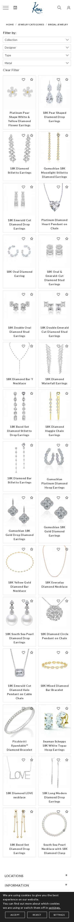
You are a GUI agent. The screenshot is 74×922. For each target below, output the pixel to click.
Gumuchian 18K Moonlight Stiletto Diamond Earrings (54, 172)
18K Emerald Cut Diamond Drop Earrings (19, 224)
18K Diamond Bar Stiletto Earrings (19, 480)
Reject (37, 914)
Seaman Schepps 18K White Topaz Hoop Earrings (54, 745)
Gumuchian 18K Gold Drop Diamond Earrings (20, 535)
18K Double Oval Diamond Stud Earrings (19, 332)
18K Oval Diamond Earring (20, 273)
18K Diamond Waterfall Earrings (54, 381)
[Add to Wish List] (23, 79)
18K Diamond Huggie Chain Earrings (54, 431)
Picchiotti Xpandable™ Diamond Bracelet (19, 745)
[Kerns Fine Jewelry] (37, 8)
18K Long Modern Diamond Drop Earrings (54, 797)
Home (10, 24)
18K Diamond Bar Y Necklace (19, 381)
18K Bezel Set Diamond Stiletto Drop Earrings (19, 431)
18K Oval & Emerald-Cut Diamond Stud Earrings (54, 278)
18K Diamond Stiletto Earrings (20, 170)
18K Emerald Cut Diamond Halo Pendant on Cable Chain (19, 692)
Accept (15, 914)
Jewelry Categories (31, 24)
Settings (59, 914)
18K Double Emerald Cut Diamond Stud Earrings (54, 332)
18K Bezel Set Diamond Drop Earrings (19, 849)
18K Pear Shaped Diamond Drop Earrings (55, 117)
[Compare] (32, 79)
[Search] (59, 7)
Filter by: (9, 32)
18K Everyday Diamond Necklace (54, 584)
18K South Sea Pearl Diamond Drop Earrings (19, 638)
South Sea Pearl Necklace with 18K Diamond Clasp (55, 849)
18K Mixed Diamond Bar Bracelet (54, 688)
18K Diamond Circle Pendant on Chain (54, 636)
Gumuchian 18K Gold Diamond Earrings (55, 531)
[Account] (68, 7)
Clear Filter (11, 70)
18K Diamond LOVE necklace (19, 795)
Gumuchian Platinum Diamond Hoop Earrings (54, 483)
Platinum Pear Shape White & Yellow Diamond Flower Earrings (19, 119)
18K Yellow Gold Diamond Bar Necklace (19, 586)
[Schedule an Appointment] (15, 7)
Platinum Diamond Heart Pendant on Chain (54, 224)
